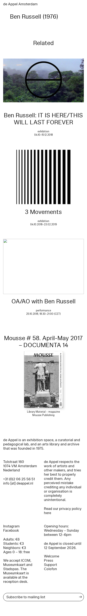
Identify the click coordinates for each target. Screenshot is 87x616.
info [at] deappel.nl (18, 483)
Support (50, 564)
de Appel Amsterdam (20, 4)
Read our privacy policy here (63, 510)
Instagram (11, 526)
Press (48, 560)
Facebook (11, 530)
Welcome (51, 556)
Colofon (50, 569)
